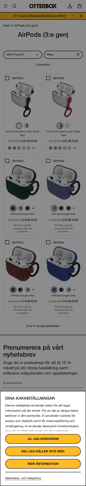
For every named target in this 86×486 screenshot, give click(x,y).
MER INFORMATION (43, 464)
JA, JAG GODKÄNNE (43, 439)
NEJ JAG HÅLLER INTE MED (43, 451)
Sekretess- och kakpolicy (23, 478)
